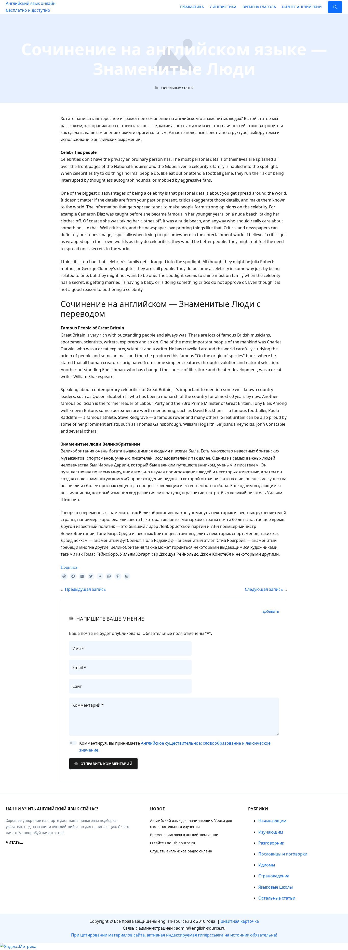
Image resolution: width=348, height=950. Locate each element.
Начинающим (272, 821)
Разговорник (271, 843)
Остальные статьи (177, 87)
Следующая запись (264, 589)
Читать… (14, 842)
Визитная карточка (240, 921)
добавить (271, 611)
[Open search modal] (335, 7)
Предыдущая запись (85, 589)
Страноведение (273, 876)
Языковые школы (275, 887)
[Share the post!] (64, 576)
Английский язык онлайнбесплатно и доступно (31, 7)
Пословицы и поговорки (282, 854)
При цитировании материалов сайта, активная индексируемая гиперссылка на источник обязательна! (174, 935)
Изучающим (270, 832)
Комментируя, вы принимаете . (175, 746)
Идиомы (266, 865)
